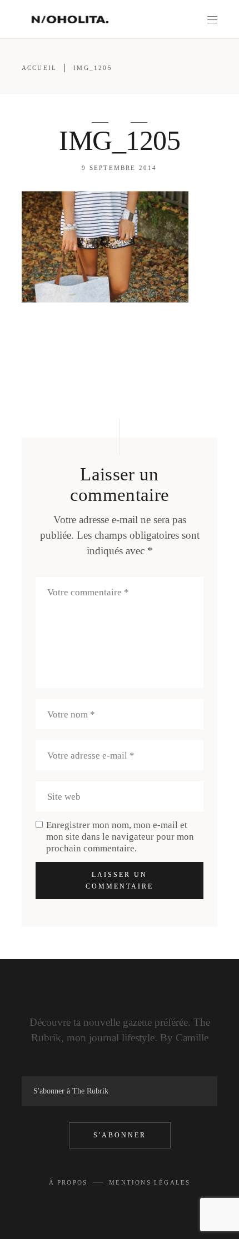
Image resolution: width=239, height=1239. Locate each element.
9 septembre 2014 (119, 167)
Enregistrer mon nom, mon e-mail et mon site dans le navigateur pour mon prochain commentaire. (120, 837)
